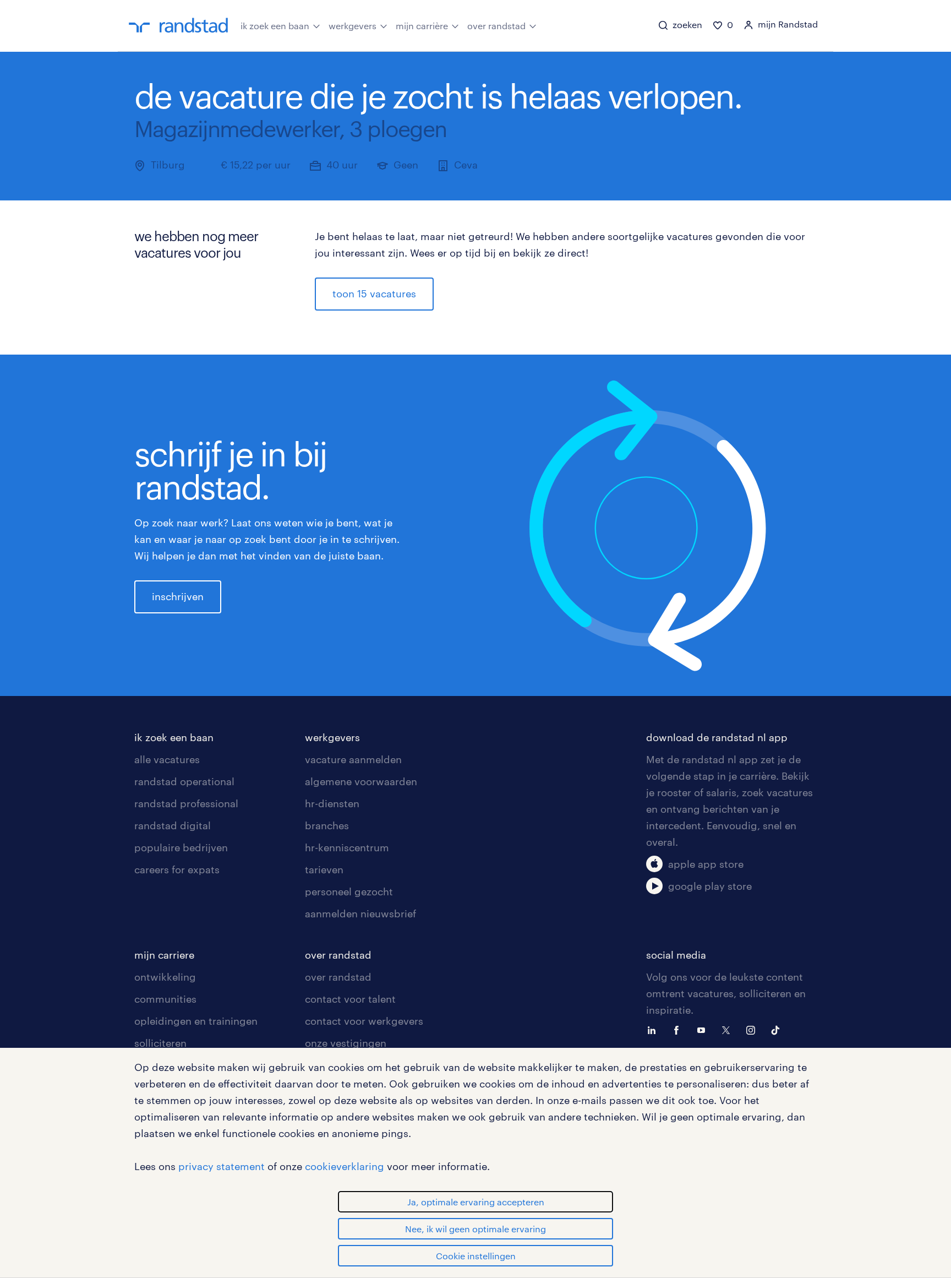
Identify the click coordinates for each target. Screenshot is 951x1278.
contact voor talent (350, 999)
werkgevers (352, 25)
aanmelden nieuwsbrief (360, 913)
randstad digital (172, 825)
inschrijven (178, 596)
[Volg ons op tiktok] (778, 1029)
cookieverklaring (344, 1166)
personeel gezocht (349, 891)
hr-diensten (332, 803)
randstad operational (184, 781)
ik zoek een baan (275, 25)
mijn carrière (422, 25)
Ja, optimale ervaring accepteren (475, 1202)
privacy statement (221, 1166)
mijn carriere (164, 955)
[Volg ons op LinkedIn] (654, 1029)
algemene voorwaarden (361, 781)
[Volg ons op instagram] (753, 1029)
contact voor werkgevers (364, 1021)
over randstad (496, 25)
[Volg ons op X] (728, 1029)
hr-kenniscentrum (347, 847)
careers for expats (177, 869)
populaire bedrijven (181, 847)
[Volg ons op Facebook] (679, 1029)
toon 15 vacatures (374, 293)
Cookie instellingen (476, 1255)
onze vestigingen (345, 1043)
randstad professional (186, 803)
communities (165, 999)
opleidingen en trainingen (196, 1021)
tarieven (324, 869)
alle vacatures (167, 759)
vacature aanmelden (353, 759)
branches (327, 825)
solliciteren (160, 1043)
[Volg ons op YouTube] (704, 1029)
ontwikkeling (165, 977)
